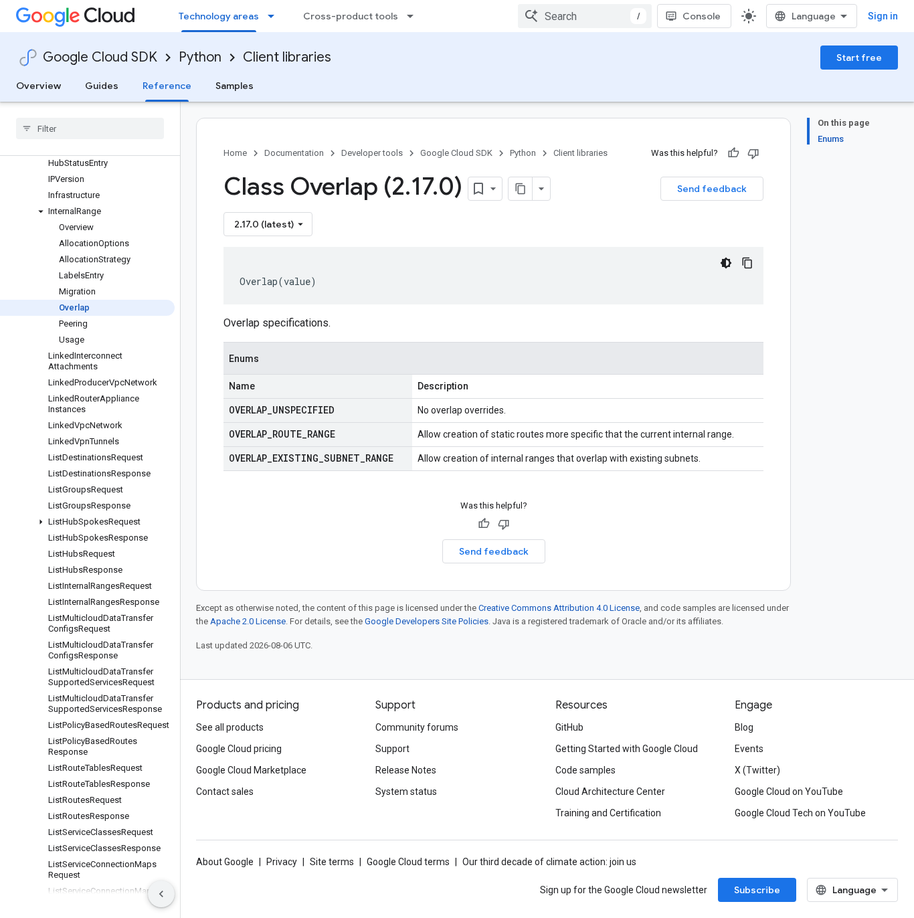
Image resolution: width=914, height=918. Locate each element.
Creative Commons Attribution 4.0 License (559, 608)
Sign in (883, 16)
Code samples (585, 770)
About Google (225, 861)
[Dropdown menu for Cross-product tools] (414, 16)
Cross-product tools (350, 16)
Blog (744, 727)
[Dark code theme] (726, 263)
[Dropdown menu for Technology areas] (275, 16)
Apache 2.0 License (248, 621)
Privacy (281, 861)
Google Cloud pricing (239, 748)
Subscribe (757, 890)
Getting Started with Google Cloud (626, 748)
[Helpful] (733, 153)
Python (200, 57)
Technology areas (219, 16)
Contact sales (225, 791)
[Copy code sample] (747, 263)
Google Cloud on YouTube (789, 791)
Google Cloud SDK (100, 57)
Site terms (332, 861)
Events (749, 748)
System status (406, 791)
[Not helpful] (753, 153)
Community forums (416, 727)
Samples (234, 86)
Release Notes (405, 770)
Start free (859, 58)
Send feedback (712, 189)
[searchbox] (90, 128)
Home (235, 153)
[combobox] (585, 16)
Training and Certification (608, 813)
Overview (38, 86)
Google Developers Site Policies (426, 621)
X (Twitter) (757, 770)
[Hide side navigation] (161, 894)
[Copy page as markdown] (521, 188)
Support (392, 748)
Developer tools (372, 153)
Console (701, 16)
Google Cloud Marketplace (251, 770)
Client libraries (287, 57)
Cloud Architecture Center (610, 791)
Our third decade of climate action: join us (549, 861)
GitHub (569, 727)
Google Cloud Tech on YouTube (800, 813)
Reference (167, 86)
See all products (230, 727)
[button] (87, 211)
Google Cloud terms (408, 861)
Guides (101, 86)
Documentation (294, 153)
